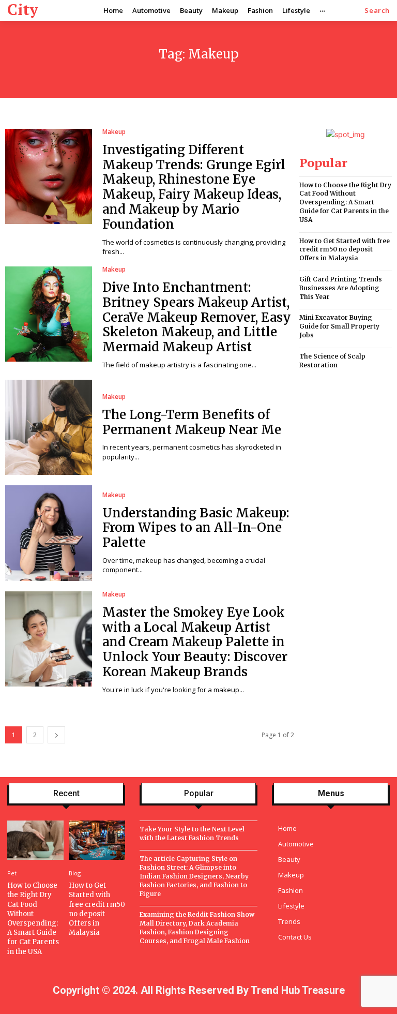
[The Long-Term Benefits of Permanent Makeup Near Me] (48, 427)
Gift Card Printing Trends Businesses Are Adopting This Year (340, 288)
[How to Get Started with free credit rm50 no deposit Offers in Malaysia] (97, 840)
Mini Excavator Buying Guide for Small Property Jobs (339, 326)
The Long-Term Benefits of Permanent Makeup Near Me (191, 422)
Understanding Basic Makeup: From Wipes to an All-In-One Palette (195, 528)
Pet (12, 873)
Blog (75, 873)
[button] (377, 11)
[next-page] (56, 734)
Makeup (114, 132)
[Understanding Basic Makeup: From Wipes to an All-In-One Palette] (48, 532)
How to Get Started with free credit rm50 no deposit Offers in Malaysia (344, 249)
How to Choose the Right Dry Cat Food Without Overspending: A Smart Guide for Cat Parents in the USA (345, 202)
